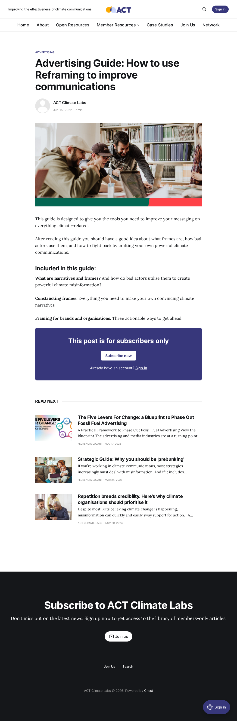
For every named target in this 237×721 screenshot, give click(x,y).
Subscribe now (118, 355)
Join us (121, 636)
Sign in (141, 368)
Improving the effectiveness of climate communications (50, 9)
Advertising (44, 52)
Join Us (188, 24)
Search (127, 666)
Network (211, 24)
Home (23, 24)
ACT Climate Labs (69, 102)
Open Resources (72, 24)
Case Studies (160, 24)
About (43, 24)
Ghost (148, 691)
